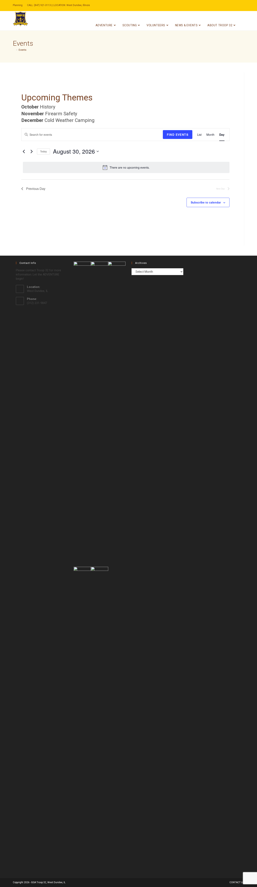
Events (22, 49)
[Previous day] (23, 151)
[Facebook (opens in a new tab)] (229, 5)
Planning (17, 5)
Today (43, 151)
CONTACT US (236, 882)
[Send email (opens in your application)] (232, 5)
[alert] (126, 167)
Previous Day (35, 188)
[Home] (14, 49)
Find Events (177, 135)
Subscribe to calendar (206, 202)
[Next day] (31, 151)
